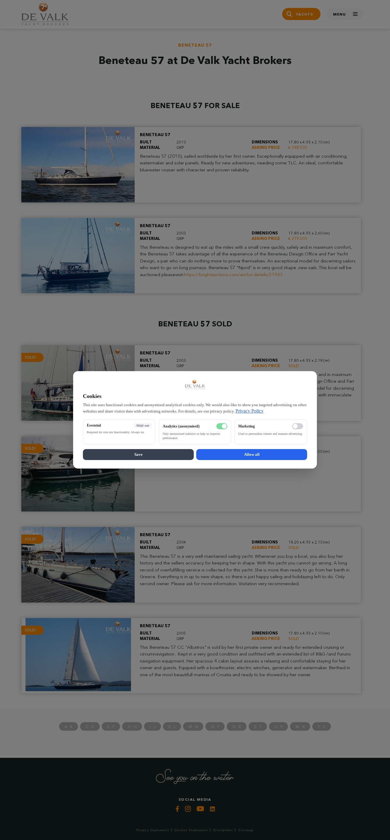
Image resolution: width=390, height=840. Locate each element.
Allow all (252, 454)
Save (138, 454)
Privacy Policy (250, 410)
